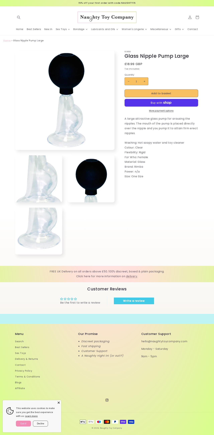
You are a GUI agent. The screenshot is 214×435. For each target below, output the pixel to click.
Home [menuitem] (19, 29)
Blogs (18, 382)
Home (7, 40)
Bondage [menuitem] (78, 29)
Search (19, 341)
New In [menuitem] (48, 29)
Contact (20, 365)
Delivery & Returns (26, 359)
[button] (18, 17)
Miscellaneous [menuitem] (159, 29)
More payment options (161, 110)
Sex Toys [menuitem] (61, 29)
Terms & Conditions (27, 376)
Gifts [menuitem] (178, 29)
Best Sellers (22, 347)
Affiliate (20, 388)
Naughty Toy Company (111, 428)
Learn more (31, 415)
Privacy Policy (23, 370)
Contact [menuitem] (192, 29)
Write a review (134, 301)
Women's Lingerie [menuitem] (133, 29)
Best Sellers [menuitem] (34, 29)
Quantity (129, 74)
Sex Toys (20, 353)
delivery (131, 276)
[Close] (58, 402)
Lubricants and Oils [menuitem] (103, 29)
